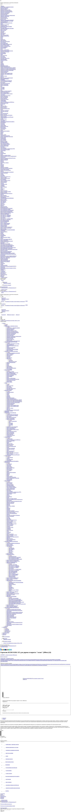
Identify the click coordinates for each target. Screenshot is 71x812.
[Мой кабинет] (0, 308)
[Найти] (1, 5)
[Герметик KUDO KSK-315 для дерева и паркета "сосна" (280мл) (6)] (34, 679)
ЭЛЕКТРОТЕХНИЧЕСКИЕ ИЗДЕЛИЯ (14, 609)
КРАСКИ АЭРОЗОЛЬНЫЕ (13, 598)
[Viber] (6, 649)
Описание (4, 718)
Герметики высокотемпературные (31, 664)
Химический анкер (58, 664)
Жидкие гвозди (31, 665)
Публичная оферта (3, 807)
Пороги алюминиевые (13, 421)
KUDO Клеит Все (18, 665)
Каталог (6, 325)
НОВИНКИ (2, 659)
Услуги (1, 794)
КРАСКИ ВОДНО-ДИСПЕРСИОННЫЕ (16, 582)
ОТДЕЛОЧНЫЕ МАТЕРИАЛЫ (12, 414)
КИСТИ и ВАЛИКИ (10, 371)
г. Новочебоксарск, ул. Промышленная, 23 (8, 287)
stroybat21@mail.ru (4, 286)
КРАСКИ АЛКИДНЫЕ (13, 564)
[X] (5, 649)
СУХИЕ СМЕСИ (10, 457)
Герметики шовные (11, 664)
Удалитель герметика (24, 665)
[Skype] (9, 649)
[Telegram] (11, 649)
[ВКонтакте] (1, 649)
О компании (7, 629)
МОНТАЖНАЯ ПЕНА (10, 660)
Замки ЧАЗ (11, 360)
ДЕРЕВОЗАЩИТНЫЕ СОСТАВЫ (13, 343)
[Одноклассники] (2, 649)
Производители (3, 796)
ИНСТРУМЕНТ (9, 482)
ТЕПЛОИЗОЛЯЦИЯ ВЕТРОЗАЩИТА (36, 659)
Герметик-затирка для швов (20, 664)
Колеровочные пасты (12, 556)
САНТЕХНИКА (10, 438)
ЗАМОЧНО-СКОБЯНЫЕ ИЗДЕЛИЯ (13, 353)
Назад (7, 324)
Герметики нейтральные (10, 665)
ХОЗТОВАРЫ (9, 464)
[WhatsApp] (8, 649)
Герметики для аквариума (41, 664)
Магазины (2, 797)
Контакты (2, 798)
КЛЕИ (8, 384)
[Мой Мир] (4, 649)
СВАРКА (6, 661)
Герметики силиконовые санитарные (40, 665)
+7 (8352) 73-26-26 (4, 277)
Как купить (2, 795)
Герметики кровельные (50, 664)
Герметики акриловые (4, 664)
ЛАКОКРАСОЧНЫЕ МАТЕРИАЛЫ (13, 543)
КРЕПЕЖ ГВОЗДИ (10, 392)
